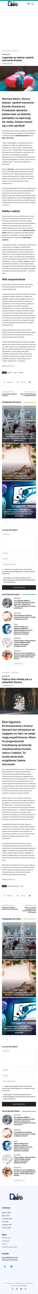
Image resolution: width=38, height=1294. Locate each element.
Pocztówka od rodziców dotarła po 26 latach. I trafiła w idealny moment (19, 477)
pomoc (10, 372)
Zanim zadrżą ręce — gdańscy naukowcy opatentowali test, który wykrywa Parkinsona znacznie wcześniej (19, 513)
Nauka (19, 507)
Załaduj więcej (18, 663)
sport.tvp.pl (10, 366)
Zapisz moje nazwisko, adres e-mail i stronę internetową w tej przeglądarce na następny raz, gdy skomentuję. (18, 571)
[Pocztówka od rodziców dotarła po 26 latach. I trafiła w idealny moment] (19, 462)
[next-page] (6, 522)
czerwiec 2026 (7, 1218)
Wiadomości (15, 51)
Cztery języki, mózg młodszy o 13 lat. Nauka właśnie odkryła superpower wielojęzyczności (25, 643)
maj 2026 (5, 1222)
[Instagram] (17, 1288)
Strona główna (6, 51)
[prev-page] (3, 522)
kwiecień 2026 (7, 1225)
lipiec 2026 (5, 1215)
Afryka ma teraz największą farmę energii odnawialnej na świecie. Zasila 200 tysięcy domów (24, 656)
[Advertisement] (19, 27)
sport (15, 372)
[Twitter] (25, 1288)
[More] (30, 382)
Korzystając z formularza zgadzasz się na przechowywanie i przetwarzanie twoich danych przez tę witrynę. (19, 580)
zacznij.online (22, 1286)
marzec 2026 (6, 1228)
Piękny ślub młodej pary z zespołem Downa (28, 394)
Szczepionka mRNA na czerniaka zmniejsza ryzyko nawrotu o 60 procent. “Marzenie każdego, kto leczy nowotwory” (19, 437)
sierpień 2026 (6, 1212)
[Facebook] (5, 1267)
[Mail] (11, 1267)
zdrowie (21, 372)
